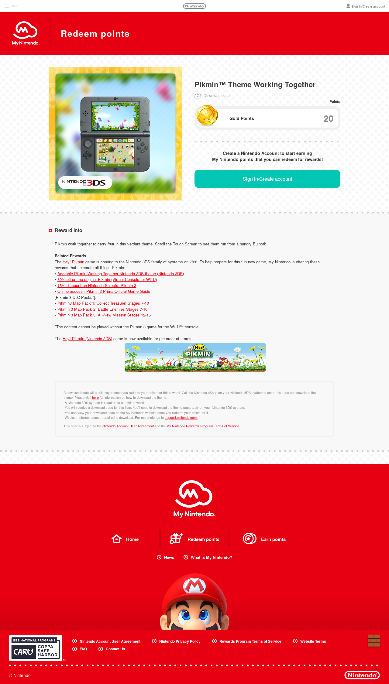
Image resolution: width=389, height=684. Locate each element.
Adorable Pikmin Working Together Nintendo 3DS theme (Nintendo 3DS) (120, 273)
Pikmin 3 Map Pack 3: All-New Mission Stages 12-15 (104, 315)
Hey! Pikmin (73, 262)
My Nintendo (194, 499)
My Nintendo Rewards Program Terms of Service (203, 425)
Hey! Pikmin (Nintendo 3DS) (87, 338)
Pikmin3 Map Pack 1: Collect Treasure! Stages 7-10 (103, 303)
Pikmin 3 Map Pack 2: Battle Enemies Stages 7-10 (102, 309)
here (95, 397)
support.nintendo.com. (181, 417)
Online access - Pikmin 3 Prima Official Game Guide (103, 291)
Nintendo (194, 6)
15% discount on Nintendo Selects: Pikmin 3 (96, 285)
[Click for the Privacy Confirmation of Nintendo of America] (37, 648)
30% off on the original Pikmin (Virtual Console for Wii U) (107, 279)
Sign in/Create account (267, 178)
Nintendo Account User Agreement (128, 425)
